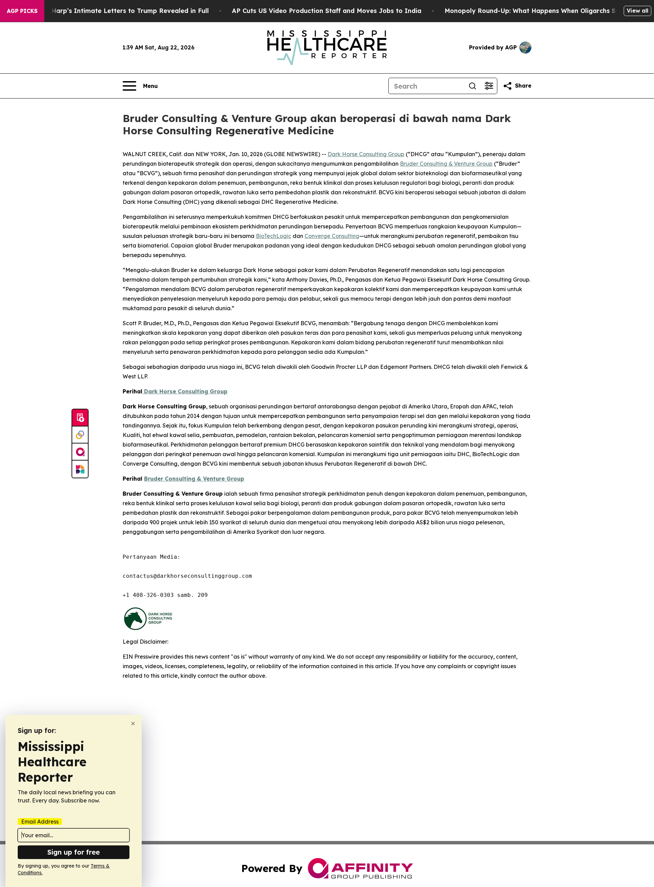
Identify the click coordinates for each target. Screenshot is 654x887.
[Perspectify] (80, 434)
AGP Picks (22, 10)
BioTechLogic (273, 235)
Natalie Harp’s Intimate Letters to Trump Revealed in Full (117, 11)
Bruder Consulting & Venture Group (446, 163)
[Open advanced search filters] (489, 86)
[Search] (472, 86)
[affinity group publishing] (80, 452)
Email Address (40, 821)
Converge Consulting (332, 235)
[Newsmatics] (80, 469)
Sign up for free (73, 852)
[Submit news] (80, 417)
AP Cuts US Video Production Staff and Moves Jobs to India (326, 11)
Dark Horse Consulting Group (366, 154)
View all (637, 10)
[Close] (133, 723)
